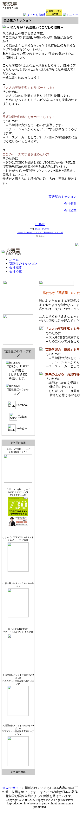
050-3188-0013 (42, 229)
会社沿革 (70, 210)
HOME (40, 224)
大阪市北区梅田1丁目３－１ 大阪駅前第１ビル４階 (40, 232)
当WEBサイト (12, 787)
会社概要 (70, 203)
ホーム (14, 259)
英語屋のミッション (63, 196)
